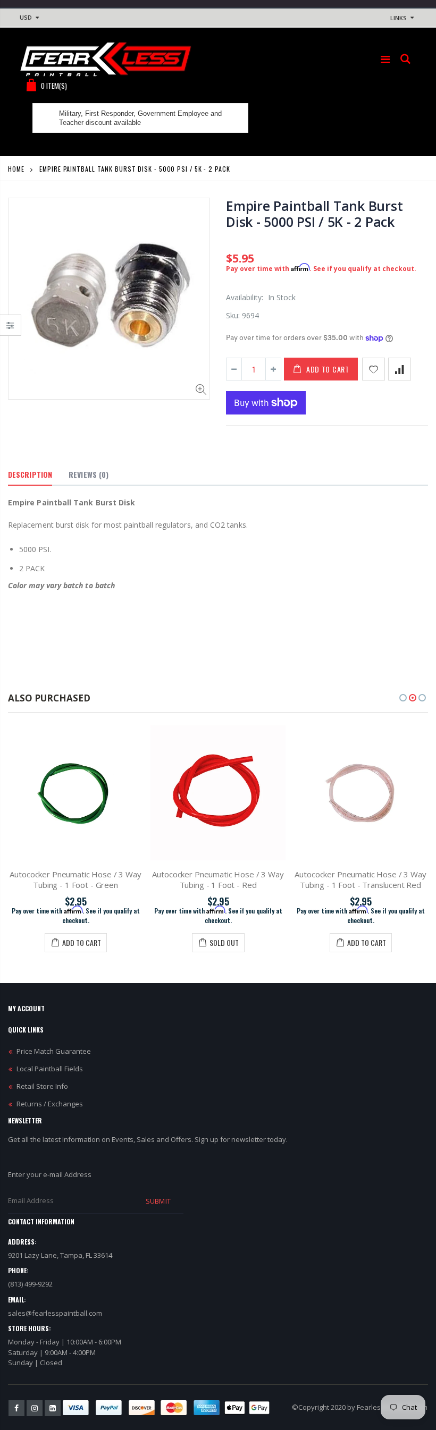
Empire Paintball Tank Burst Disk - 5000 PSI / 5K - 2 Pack (314, 214)
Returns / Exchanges (49, 1104)
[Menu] (385, 59)
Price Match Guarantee (53, 1051)
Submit (158, 1201)
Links (398, 18)
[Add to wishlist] (373, 369)
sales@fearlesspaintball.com (55, 1313)
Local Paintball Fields (49, 1068)
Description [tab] (30, 474)
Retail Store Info (42, 1086)
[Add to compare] (399, 369)
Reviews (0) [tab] (88, 474)
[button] (403, 697)
